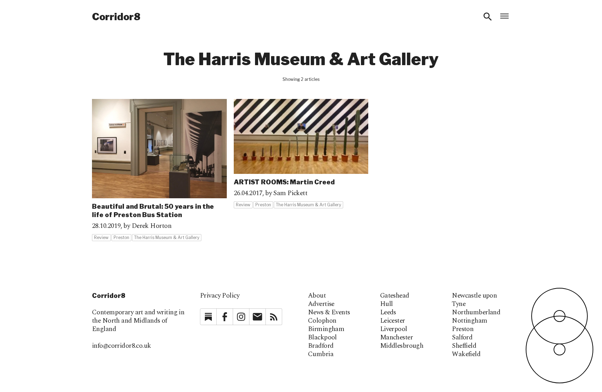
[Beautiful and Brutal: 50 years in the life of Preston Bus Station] (159, 170)
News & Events (329, 312)
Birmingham (326, 329)
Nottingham (469, 321)
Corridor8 (116, 16)
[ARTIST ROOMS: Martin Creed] (301, 154)
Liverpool (393, 329)
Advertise (321, 304)
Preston (462, 329)
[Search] (487, 16)
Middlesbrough (402, 346)
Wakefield (466, 354)
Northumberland (476, 312)
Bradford (320, 346)
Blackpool (322, 337)
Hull (386, 304)
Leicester (392, 321)
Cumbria (320, 354)
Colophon (322, 321)
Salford (462, 337)
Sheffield (464, 346)
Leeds (388, 312)
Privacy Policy (219, 296)
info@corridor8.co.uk (121, 346)
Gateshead (394, 296)
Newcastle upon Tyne (474, 300)
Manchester (396, 337)
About (317, 296)
